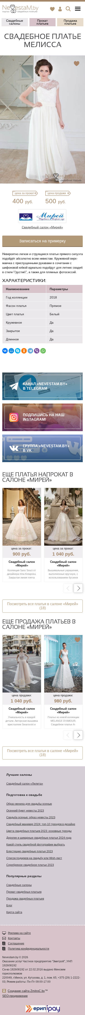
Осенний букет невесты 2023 (25, 810)
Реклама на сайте (19, 933)
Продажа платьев (70, 22)
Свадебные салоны (14, 22)
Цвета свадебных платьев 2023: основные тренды (39, 831)
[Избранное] (52, 9)
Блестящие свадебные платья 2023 (29, 851)
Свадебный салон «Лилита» (24, 783)
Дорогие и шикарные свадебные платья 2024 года (38, 837)
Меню (78, 9)
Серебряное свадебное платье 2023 (30, 865)
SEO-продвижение (15, 996)
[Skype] (17, 350)
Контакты (14, 938)
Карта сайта (14, 912)
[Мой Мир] (11, 350)
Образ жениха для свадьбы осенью (29, 803)
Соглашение (16, 943)
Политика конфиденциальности (28, 948)
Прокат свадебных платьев (23, 891)
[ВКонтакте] (5, 350)
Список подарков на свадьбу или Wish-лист (34, 858)
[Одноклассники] (24, 350)
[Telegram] (30, 350)
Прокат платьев (42, 22)
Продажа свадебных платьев (25, 898)
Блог (9, 905)
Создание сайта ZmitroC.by (26, 991)
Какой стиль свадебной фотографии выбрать (35, 844)
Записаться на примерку (42, 241)
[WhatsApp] (43, 350)
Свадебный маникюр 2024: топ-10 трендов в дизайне (40, 824)
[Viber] (36, 350)
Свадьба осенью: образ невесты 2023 (30, 817)
